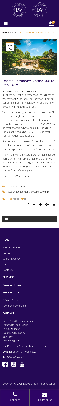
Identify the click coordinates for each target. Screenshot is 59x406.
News (12, 32)
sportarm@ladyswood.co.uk (18, 135)
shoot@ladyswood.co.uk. (26, 127)
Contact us (8, 269)
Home (4, 32)
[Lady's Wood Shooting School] (29, 9)
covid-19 (44, 191)
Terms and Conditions (14, 305)
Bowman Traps (11, 284)
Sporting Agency (11, 258)
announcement (21, 191)
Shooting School (11, 247)
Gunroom (7, 264)
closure (34, 191)
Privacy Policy (10, 300)
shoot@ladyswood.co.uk (23, 351)
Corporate (8, 252)
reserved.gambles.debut (33, 345)
